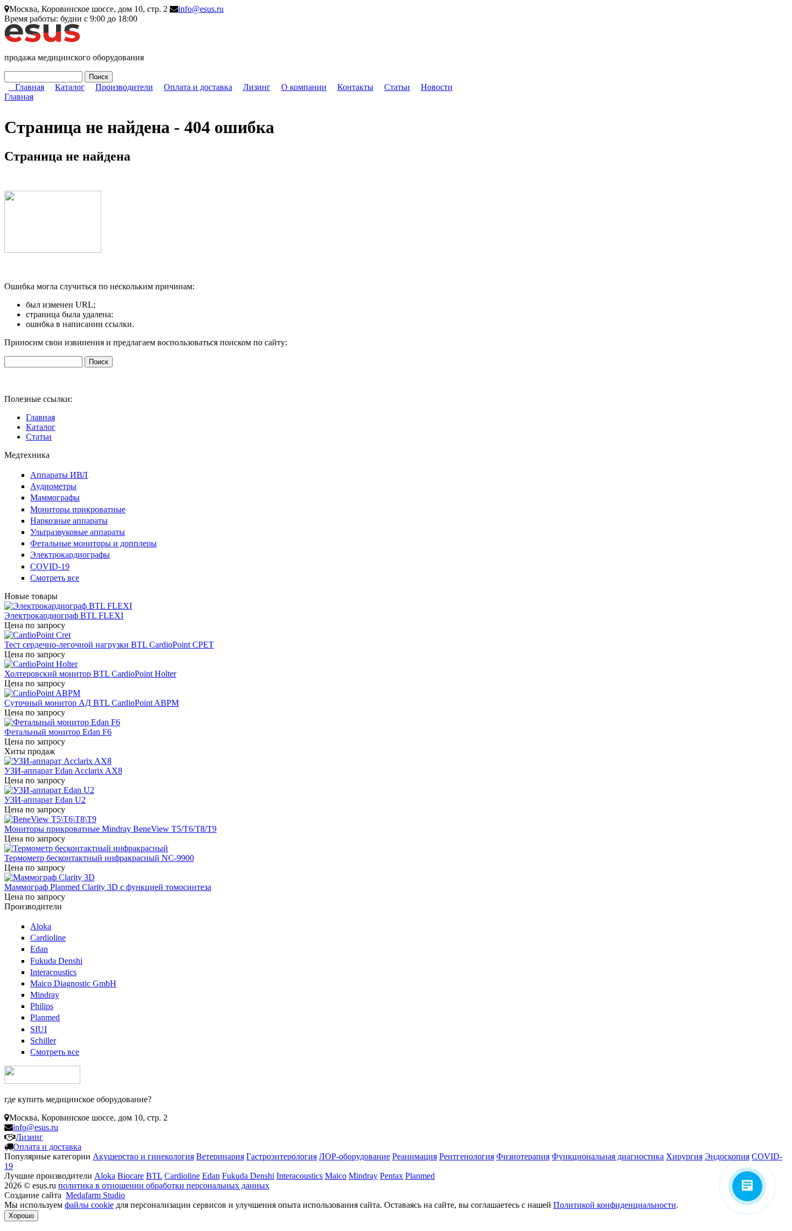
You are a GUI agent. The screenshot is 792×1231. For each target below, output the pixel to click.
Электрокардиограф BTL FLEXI (63, 615)
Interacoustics (53, 972)
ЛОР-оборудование (354, 1156)
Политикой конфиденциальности (614, 1204)
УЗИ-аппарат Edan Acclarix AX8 (63, 770)
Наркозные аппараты (69, 520)
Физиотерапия (523, 1156)
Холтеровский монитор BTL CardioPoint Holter (90, 673)
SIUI (38, 1029)
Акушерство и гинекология (143, 1156)
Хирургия (684, 1156)
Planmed (45, 1017)
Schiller (43, 1040)
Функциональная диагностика (608, 1156)
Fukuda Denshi (56, 960)
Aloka (40, 926)
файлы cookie (89, 1204)
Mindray (44, 994)
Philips (41, 1006)
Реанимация (414, 1156)
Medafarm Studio (95, 1195)
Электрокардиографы (70, 554)
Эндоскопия (727, 1156)
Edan (39, 949)
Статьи (397, 87)
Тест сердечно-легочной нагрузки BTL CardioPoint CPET (109, 644)
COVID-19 (50, 566)
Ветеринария (220, 1156)
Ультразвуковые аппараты (77, 532)
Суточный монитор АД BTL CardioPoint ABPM (91, 702)
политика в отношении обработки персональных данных (163, 1185)
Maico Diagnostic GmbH (73, 983)
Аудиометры (53, 486)
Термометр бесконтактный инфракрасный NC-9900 (99, 858)
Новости (437, 87)
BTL (154, 1175)
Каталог (70, 87)
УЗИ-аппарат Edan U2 (45, 799)
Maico (335, 1175)
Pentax (391, 1175)
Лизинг (256, 87)
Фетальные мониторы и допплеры (93, 543)
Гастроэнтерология (281, 1156)
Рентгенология (466, 1156)
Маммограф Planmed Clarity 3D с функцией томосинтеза (107, 887)
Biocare (130, 1175)
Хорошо (21, 1216)
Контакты (355, 87)
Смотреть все (54, 577)
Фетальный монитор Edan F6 (58, 731)
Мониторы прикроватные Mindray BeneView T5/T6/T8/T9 (110, 828)
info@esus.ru (201, 8)
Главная (29, 87)
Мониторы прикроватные (78, 509)
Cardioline (48, 937)
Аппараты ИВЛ (59, 474)
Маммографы (55, 497)
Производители (124, 87)
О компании (303, 87)
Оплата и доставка (198, 87)
